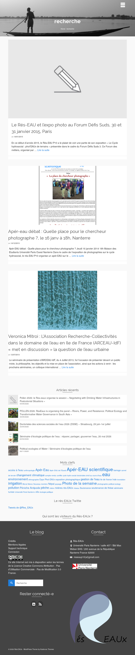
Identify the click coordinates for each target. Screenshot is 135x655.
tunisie (11, 491)
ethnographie (33, 479)
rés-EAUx (68, 487)
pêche (45, 488)
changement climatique (30, 475)
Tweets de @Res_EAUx (20, 507)
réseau (76, 488)
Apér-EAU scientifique (90, 469)
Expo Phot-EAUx (47, 479)
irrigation (15, 483)
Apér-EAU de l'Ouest (58, 470)
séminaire (118, 487)
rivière (52, 488)
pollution (13, 488)
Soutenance (85, 487)
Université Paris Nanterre (25, 492)
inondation (121, 479)
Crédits (12, 541)
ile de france (106, 479)
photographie (102, 484)
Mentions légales (17, 544)
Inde (114, 479)
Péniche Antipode (30, 487)
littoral (25, 484)
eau (106, 474)
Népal (51, 483)
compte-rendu (50, 475)
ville (37, 491)
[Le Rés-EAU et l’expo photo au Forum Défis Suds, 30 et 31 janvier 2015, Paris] (67, 78)
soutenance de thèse (102, 487)
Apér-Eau (42, 469)
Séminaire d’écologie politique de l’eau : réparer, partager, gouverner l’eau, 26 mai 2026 (65, 436)
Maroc (30, 484)
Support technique (17, 548)
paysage (58, 484)
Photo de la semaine (79, 483)
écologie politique (46, 492)
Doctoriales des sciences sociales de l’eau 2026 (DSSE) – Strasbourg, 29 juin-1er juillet (65, 424)
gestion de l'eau (90, 479)
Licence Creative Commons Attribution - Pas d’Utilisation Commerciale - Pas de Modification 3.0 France (34, 569)
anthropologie (29, 470)
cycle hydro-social (69, 475)
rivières (59, 487)
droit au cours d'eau (94, 475)
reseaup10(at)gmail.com (86, 557)
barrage (117, 470)
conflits (59, 475)
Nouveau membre (40, 484)
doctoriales (81, 475)
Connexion (13, 551)
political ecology (114, 484)
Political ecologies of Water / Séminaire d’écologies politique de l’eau (55, 448)
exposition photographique (67, 479)
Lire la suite (43, 150)
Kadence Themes (47, 649)
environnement (18, 479)
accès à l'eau (15, 470)
